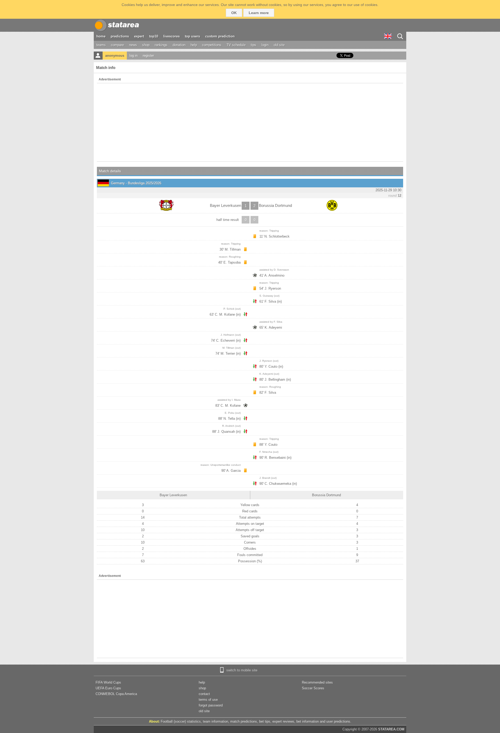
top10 (153, 36)
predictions (120, 36)
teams (101, 45)
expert (139, 36)
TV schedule (236, 45)
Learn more (259, 13)
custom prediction (220, 36)
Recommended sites (317, 682)
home (100, 36)
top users (192, 36)
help (194, 45)
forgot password (211, 705)
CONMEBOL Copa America (116, 694)
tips (253, 45)
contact (204, 694)
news (133, 45)
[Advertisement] (250, 122)
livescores (171, 36)
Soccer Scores (313, 688)
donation (179, 45)
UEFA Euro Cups (108, 688)
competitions (211, 45)
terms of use (208, 700)
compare (117, 45)
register (148, 56)
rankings (161, 45)
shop (145, 45)
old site (279, 45)
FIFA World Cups (108, 682)
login (264, 45)
